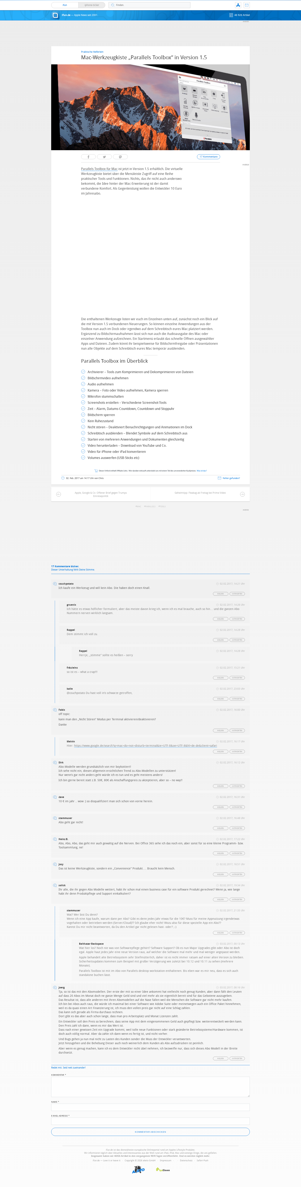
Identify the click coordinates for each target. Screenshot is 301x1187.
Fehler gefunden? (231, 478)
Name (55, 1101)
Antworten (237, 594)
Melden (220, 594)
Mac (139, 506)
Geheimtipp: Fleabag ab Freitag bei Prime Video (200, 492)
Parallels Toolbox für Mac (99, 169)
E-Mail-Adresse (60, 1115)
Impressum (165, 1160)
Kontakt (247, 5)
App (238, 5)
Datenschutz (186, 1160)
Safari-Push (202, 1160)
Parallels (150, 506)
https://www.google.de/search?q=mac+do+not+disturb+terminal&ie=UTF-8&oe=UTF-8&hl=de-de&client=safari (145, 745)
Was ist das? (202, 471)
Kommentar (58, 1074)
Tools (163, 506)
